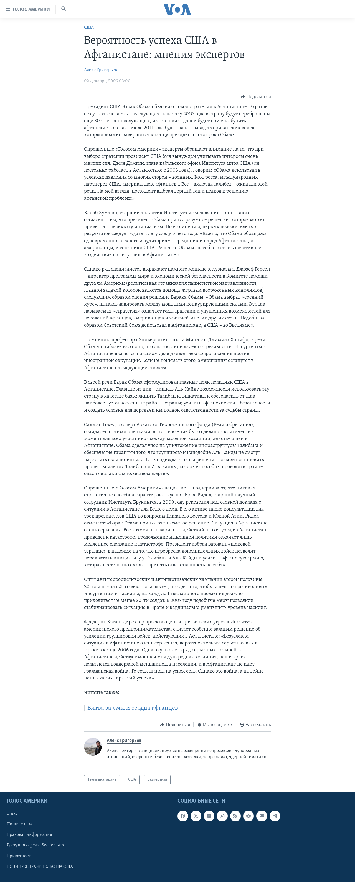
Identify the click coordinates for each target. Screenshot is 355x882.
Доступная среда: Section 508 (35, 845)
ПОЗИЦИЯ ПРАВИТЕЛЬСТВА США (40, 866)
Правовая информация (29, 835)
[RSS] (235, 816)
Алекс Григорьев (100, 70)
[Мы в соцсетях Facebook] (183, 816)
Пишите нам (19, 824)
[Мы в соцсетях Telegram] (275, 816)
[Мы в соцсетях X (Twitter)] (196, 816)
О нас (12, 813)
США (89, 27)
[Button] (256, 96)
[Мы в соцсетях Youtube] (209, 816)
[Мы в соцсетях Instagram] (222, 816)
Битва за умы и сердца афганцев (132, 708)
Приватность (19, 856)
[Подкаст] (248, 816)
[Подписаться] (261, 816)
